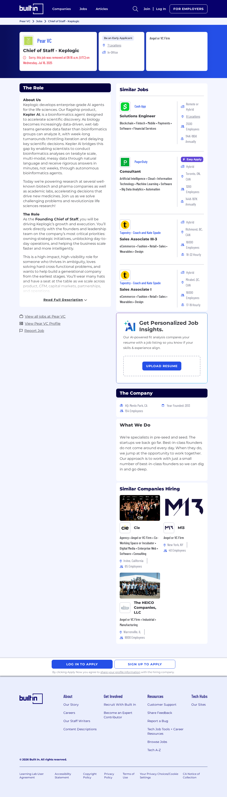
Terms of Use (128, 775)
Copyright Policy (90, 775)
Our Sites (198, 705)
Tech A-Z (154, 750)
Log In (161, 9)
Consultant (130, 171)
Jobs (83, 9)
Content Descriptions (80, 729)
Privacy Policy (109, 775)
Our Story (71, 705)
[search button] (135, 9)
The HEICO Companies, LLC (145, 608)
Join (147, 9)
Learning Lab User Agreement (32, 775)
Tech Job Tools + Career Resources (165, 731)
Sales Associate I (135, 289)
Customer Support (161, 705)
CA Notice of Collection (191, 775)
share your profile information (120, 672)
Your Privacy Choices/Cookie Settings (159, 775)
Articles (102, 9)
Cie (137, 528)
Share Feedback (159, 713)
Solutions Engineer (137, 116)
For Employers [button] (188, 9)
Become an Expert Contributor (118, 715)
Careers (69, 713)
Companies (61, 9)
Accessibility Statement (63, 775)
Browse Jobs (157, 742)
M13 (181, 528)
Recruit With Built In (120, 705)
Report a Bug (157, 721)
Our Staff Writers (76, 721)
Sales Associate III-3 (138, 239)
